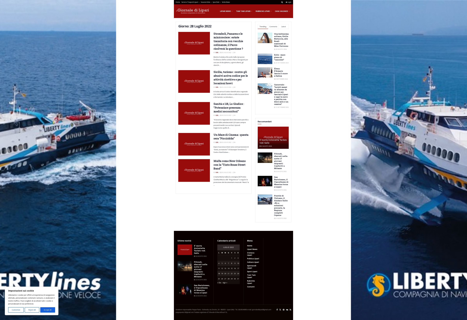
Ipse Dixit (216, 2)
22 (232, 273)
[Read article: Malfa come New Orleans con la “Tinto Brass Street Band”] (194, 170)
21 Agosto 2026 (280, 218)
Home (178, 2)
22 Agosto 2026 (266, 146)
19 (222, 273)
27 (225, 279)
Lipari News (225, 11)
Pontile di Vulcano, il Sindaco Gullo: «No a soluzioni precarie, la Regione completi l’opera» (281, 205)
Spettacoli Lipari (251, 266)
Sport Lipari (252, 271)
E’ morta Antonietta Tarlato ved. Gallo (200, 249)
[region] (31, 301)
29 (232, 279)
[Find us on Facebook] (277, 309)
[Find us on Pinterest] (283, 309)
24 (238, 273)
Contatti (251, 287)
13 (225, 268)
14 (228, 268)
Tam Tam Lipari (243, 11)
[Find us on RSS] (290, 309)
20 (225, 273)
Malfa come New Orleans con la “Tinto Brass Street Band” (230, 164)
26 (222, 279)
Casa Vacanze (281, 11)
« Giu (219, 282)
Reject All (32, 310)
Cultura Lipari (253, 262)
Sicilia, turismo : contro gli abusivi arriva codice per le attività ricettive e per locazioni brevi (231, 77)
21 (228, 273)
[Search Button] (282, 2)
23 (235, 273)
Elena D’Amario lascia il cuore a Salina (281, 72)
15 (232, 268)
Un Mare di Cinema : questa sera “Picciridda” (231, 136)
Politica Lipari (253, 258)
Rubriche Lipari (263, 11)
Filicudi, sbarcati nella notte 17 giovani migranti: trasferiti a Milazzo (280, 160)
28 (228, 279)
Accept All (47, 310)
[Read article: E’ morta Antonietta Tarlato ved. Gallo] (185, 250)
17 (238, 268)
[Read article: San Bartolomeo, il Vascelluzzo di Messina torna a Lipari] (265, 181)
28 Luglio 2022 (226, 52)
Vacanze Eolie (205, 2)
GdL (217, 52)
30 (235, 279)
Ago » (225, 282)
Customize (16, 310)
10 (238, 263)
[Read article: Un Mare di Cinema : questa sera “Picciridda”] (194, 144)
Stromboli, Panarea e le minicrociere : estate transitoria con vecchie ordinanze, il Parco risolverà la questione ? (228, 41)
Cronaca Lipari (250, 254)
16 (235, 268)
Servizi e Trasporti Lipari (189, 2)
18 (219, 273)
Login (289, 2)
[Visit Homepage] (193, 11)
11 (219, 268)
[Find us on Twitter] (280, 309)
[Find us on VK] (287, 309)
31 (238, 279)
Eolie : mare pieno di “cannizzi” (279, 57)
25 (219, 279)
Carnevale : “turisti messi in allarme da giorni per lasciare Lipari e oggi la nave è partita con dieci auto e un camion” (281, 94)
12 (222, 268)
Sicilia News (226, 2)
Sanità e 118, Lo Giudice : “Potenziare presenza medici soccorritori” (229, 107)
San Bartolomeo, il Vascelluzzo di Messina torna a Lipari (281, 182)
